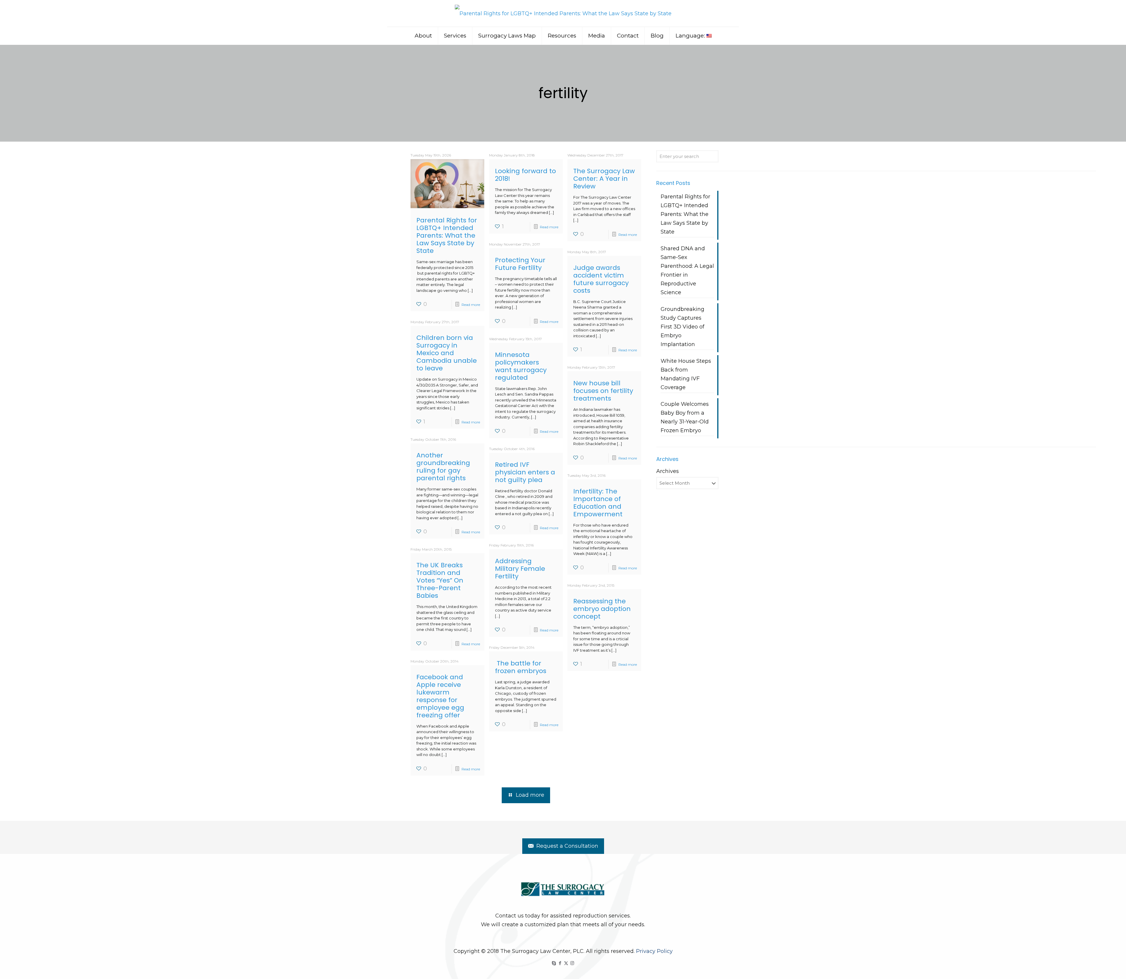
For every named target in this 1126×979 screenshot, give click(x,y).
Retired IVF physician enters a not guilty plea (525, 472)
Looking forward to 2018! (525, 174)
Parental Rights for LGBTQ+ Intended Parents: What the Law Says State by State (446, 235)
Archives (667, 471)
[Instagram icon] (572, 963)
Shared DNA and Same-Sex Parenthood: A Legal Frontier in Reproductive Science (687, 270)
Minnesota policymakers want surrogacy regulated (521, 366)
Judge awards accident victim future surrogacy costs (601, 279)
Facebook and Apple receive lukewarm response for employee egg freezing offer (440, 696)
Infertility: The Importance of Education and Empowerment (598, 503)
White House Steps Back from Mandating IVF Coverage (686, 374)
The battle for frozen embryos (520, 667)
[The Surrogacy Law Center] (563, 13)
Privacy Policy (654, 951)
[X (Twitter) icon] (566, 963)
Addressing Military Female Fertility (520, 568)
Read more (471, 304)
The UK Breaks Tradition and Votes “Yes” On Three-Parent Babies (439, 580)
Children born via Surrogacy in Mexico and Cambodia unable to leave (446, 353)
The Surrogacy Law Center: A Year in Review (604, 178)
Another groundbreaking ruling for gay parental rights (443, 467)
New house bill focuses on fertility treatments (603, 391)
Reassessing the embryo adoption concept (602, 609)
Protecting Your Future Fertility (520, 264)
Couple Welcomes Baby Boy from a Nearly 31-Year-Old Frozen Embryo (685, 417)
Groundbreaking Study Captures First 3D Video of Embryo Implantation (682, 327)
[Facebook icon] (560, 963)
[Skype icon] (554, 963)
